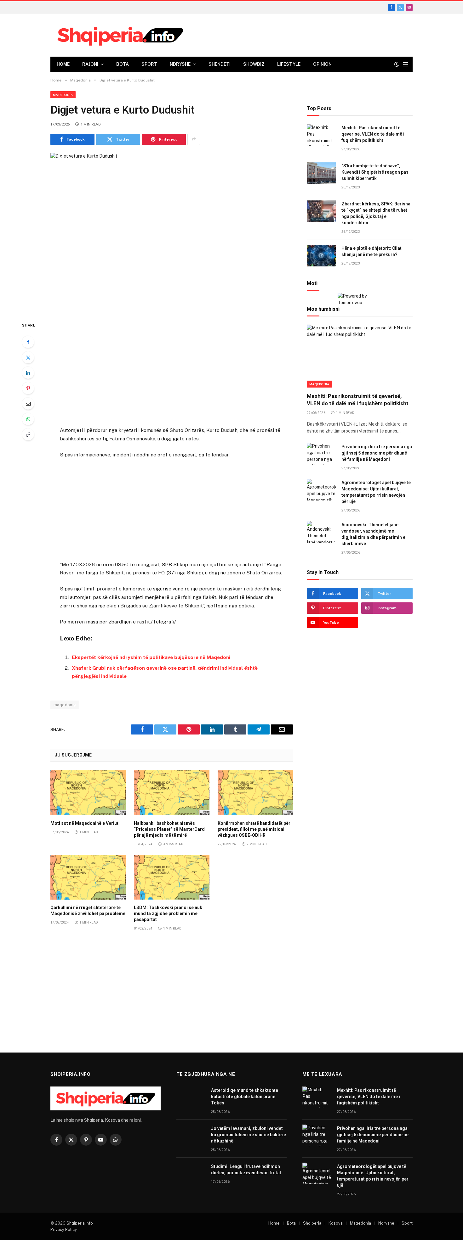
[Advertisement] (171, 370)
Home (63, 64)
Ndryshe (180, 64)
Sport (149, 64)
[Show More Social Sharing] (193, 139)
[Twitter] (28, 357)
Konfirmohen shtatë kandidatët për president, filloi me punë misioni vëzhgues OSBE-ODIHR (254, 829)
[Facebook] (28, 342)
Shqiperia (312, 1223)
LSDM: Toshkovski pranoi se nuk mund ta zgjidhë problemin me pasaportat (168, 913)
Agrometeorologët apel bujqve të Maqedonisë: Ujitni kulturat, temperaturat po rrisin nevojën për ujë (376, 492)
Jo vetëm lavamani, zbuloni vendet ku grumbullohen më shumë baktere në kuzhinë (248, 1134)
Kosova (336, 1223)
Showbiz (254, 64)
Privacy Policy (63, 1229)
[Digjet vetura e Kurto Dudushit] (171, 232)
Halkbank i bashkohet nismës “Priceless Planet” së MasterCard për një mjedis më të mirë (169, 829)
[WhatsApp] (28, 419)
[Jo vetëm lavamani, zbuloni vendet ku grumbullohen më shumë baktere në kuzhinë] (190, 1135)
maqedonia (65, 704)
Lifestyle (288, 64)
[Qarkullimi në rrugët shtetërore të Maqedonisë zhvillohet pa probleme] (88, 877)
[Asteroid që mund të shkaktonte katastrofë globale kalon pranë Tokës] (190, 1097)
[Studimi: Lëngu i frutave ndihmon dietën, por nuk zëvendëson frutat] (190, 1173)
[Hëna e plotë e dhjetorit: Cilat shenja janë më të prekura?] (321, 255)
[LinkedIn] (28, 373)
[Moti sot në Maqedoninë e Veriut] (88, 792)
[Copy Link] (28, 434)
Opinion (322, 64)
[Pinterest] (28, 388)
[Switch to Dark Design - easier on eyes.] (396, 64)
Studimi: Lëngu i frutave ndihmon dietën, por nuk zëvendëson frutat (246, 1169)
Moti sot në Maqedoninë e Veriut (84, 823)
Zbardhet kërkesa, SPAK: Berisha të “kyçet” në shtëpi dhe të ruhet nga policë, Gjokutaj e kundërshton (375, 214)
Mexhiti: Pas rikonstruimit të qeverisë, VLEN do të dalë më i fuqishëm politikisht (372, 134)
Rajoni (90, 64)
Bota (122, 64)
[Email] (28, 404)
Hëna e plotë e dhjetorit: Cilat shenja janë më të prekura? (371, 251)
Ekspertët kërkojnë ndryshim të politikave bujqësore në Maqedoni (151, 657)
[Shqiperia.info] (120, 35)
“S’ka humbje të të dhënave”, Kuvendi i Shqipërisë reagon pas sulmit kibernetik (375, 172)
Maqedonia (63, 95)
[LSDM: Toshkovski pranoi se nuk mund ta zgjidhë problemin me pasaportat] (171, 877)
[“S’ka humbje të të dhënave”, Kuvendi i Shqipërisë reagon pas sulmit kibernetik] (321, 173)
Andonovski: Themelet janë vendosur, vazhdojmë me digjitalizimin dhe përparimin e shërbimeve (373, 534)
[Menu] (405, 64)
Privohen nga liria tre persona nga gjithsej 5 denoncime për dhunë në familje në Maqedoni (376, 453)
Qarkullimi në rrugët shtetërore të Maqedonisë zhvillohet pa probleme (87, 910)
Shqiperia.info (79, 1223)
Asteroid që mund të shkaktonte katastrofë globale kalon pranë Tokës (244, 1096)
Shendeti (220, 64)
